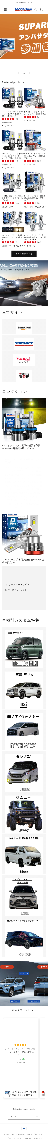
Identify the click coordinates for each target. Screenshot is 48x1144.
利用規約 (28, 1138)
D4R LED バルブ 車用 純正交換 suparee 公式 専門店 (23, 561)
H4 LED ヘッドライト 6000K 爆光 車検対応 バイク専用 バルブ (34, 198)
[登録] (37, 1116)
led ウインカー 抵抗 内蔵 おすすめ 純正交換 (24, 461)
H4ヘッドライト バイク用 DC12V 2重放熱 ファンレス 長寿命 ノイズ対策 (35, 237)
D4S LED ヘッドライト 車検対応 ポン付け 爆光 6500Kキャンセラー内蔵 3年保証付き (13, 156)
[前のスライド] (18, 73)
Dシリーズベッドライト (17, 584)
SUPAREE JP (14, 1134)
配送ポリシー (38, 1138)
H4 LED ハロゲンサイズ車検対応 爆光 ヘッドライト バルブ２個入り (12, 198)
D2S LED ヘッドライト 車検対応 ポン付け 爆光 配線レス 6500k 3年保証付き (13, 114)
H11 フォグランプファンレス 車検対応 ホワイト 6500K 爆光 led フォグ (35, 156)
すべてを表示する (24, 253)
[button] (5, 9)
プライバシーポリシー (15, 1138)
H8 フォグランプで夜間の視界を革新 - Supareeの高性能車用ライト (22, 447)
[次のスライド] (30, 73)
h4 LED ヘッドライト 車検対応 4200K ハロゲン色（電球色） (12, 237)
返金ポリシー (39, 1134)
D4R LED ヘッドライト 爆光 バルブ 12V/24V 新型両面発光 (35, 113)
